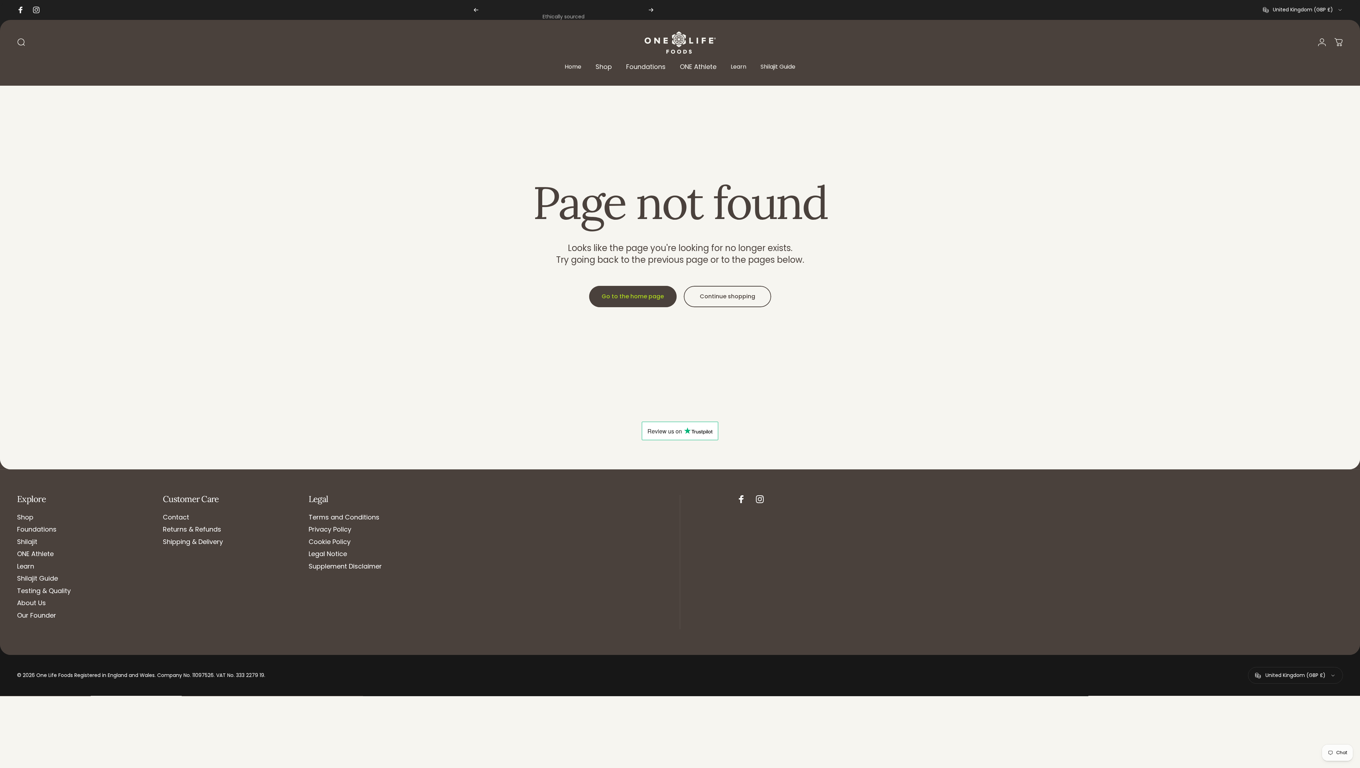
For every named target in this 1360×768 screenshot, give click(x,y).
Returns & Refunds (192, 530)
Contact (176, 517)
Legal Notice (328, 554)
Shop (25, 517)
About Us (31, 603)
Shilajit (27, 542)
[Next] (651, 10)
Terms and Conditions (344, 517)
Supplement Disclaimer (345, 566)
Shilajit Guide (37, 579)
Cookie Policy (330, 542)
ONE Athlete (35, 554)
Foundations (37, 530)
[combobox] (1303, 10)
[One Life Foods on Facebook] (741, 499)
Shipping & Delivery (193, 542)
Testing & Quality (44, 591)
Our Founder (36, 616)
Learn (25, 566)
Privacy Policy (330, 530)
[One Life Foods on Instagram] (760, 499)
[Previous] (476, 10)
